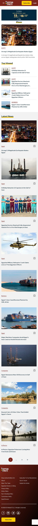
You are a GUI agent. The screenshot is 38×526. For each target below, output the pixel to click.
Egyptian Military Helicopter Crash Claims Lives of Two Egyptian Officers (21, 95)
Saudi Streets (5, 499)
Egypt (3, 48)
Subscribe (26, 3)
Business (14, 102)
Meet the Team (5, 483)
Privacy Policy (5, 488)
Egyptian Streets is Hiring (8, 486)
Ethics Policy (4, 491)
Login (35, 3)
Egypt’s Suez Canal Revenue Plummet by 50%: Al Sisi (21, 106)
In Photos (4, 445)
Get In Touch (23, 480)
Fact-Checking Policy (7, 494)
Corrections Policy (6, 496)
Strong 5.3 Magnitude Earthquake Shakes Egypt (17, 51)
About (3, 480)
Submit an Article (24, 483)
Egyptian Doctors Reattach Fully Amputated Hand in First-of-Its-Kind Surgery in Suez (21, 84)
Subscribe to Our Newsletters (28, 478)
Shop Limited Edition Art (8, 478)
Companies (4, 370)
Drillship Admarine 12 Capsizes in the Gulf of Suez (21, 71)
